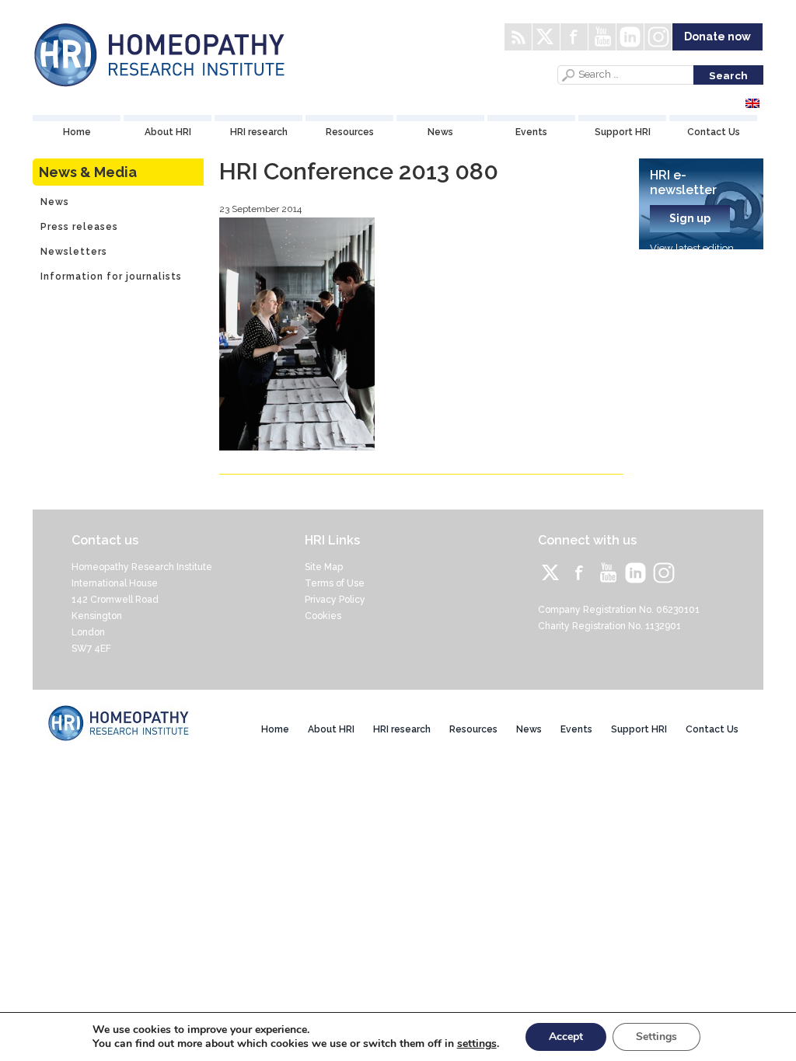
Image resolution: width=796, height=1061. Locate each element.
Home (77, 132)
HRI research (259, 132)
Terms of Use (335, 583)
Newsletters (73, 251)
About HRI (168, 132)
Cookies (323, 616)
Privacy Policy (335, 599)
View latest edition (692, 248)
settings (477, 1044)
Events (531, 132)
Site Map (324, 567)
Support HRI (623, 132)
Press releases (79, 226)
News (440, 132)
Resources (350, 132)
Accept (566, 1036)
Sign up (689, 218)
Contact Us (713, 132)
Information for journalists (111, 276)
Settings (656, 1036)
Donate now (717, 36)
